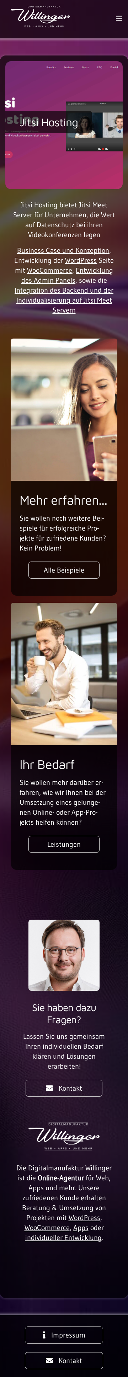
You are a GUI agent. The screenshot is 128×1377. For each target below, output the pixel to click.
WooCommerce (49, 270)
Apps (81, 1227)
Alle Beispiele (64, 570)
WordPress (81, 260)
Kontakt (70, 1088)
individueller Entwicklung (63, 1237)
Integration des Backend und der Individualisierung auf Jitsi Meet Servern (64, 300)
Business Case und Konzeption (63, 250)
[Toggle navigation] (119, 18)
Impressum (68, 1335)
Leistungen (64, 844)
